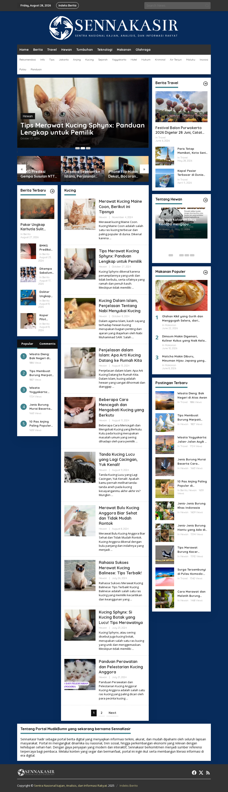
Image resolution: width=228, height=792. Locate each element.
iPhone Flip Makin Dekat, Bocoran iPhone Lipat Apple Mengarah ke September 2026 (124, 174)
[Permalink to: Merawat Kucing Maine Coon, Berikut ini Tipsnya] (80, 214)
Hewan (28, 116)
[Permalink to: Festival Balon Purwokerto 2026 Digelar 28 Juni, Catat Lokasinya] (181, 106)
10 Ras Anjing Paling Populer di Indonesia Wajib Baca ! (40, 423)
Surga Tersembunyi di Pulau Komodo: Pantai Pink (191, 571)
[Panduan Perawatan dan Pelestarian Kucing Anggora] (127, 698)
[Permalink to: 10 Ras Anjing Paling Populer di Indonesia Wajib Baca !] (164, 488)
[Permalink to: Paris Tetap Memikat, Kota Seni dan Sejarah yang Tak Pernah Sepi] (164, 156)
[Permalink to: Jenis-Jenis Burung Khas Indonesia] (164, 510)
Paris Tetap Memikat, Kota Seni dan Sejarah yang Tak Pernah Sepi (191, 151)
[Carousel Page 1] (77, 148)
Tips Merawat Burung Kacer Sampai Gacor (188, 549)
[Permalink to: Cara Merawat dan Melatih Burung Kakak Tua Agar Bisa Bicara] (164, 598)
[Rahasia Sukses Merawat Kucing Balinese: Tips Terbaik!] (131, 599)
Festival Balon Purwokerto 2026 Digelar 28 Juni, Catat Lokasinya (178, 130)
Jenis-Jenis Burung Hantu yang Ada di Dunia (191, 527)
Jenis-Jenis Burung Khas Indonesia (191, 505)
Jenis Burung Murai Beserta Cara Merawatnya (39, 407)
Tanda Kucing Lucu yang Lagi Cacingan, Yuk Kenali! (118, 459)
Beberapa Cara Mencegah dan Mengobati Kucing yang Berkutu (121, 407)
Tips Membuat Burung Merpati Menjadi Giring (41, 373)
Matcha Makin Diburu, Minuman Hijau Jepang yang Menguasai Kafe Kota (183, 358)
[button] (207, 5)
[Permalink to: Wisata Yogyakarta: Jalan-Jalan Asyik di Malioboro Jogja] (164, 444)
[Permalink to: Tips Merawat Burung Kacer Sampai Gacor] (164, 554)
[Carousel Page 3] (88, 148)
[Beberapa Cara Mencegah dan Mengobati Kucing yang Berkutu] (137, 441)
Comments (47, 344)
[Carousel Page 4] (187, 255)
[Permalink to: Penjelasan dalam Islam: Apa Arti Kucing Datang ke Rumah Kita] (80, 363)
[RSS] (208, 773)
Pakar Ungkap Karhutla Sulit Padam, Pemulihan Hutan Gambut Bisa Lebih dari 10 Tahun (37, 227)
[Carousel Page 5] (192, 255)
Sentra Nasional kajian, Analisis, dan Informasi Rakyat (70, 786)
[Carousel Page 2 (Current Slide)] (83, 148)
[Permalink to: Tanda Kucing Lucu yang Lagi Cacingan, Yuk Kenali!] (80, 467)
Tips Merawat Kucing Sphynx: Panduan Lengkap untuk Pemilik (82, 129)
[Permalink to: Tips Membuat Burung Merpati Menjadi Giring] (164, 422)
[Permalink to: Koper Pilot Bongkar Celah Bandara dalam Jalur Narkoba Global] (28, 320)
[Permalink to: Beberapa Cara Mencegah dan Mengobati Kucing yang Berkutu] (80, 412)
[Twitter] (201, 773)
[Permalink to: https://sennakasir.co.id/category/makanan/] (205, 272)
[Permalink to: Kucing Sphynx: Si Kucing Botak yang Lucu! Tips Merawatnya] (80, 624)
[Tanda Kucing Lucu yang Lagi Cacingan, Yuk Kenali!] (112, 495)
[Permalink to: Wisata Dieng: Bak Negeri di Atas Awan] (164, 400)
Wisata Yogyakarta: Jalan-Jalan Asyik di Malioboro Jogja (38, 390)
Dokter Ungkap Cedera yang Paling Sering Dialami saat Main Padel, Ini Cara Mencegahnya (46, 294)
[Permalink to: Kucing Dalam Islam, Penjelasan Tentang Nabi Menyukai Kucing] (80, 313)
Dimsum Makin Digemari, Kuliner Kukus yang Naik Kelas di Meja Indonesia (184, 338)
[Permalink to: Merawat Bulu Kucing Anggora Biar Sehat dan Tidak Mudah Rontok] (80, 520)
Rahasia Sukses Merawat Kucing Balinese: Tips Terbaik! (120, 567)
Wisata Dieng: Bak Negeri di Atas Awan (39, 356)
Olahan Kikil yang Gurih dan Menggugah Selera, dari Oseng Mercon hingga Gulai (182, 318)
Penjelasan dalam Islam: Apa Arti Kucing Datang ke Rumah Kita (120, 355)
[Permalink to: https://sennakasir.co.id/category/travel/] (205, 83)
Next (112, 713)
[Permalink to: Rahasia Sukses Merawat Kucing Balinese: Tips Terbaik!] (80, 575)
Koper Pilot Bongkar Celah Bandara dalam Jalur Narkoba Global (46, 317)
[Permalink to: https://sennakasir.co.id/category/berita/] (52, 191)
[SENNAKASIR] (114, 27)
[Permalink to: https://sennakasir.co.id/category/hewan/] (205, 200)
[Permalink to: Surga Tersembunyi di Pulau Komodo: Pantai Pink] (164, 576)
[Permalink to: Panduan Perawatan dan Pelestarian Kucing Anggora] (80, 674)
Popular (27, 344)
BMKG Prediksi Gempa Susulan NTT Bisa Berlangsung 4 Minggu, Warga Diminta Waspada (37, 174)
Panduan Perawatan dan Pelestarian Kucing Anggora (121, 667)
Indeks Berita (129, 785)
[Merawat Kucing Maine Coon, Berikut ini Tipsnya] (110, 238)
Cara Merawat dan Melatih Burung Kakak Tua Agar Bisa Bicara (192, 594)
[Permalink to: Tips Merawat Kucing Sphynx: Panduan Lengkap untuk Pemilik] (80, 263)
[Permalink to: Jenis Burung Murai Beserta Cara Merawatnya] (164, 466)
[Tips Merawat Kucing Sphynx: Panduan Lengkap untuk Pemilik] (133, 288)
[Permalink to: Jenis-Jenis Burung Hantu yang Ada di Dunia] (164, 532)
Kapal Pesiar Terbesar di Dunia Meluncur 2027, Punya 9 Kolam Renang (190, 173)
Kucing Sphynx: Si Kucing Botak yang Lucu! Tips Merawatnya (121, 617)
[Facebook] (194, 773)
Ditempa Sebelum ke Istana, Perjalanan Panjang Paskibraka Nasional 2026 (82, 174)
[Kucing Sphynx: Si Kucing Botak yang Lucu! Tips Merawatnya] (133, 649)
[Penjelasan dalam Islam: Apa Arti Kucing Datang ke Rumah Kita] (113, 387)
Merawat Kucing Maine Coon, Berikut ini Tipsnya (120, 206)
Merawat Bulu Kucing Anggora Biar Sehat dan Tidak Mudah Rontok (119, 515)
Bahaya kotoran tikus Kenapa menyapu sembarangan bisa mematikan (177, 222)
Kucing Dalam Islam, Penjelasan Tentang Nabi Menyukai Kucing (119, 306)
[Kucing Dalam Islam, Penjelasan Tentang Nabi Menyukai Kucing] (133, 337)
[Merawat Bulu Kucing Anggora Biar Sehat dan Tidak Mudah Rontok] (111, 550)
